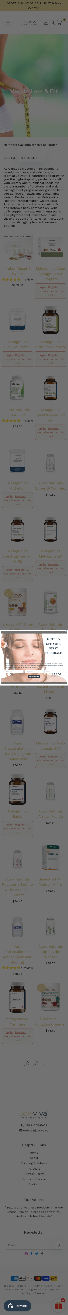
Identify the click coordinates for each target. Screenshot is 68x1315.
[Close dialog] (66, 631)
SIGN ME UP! (34, 676)
